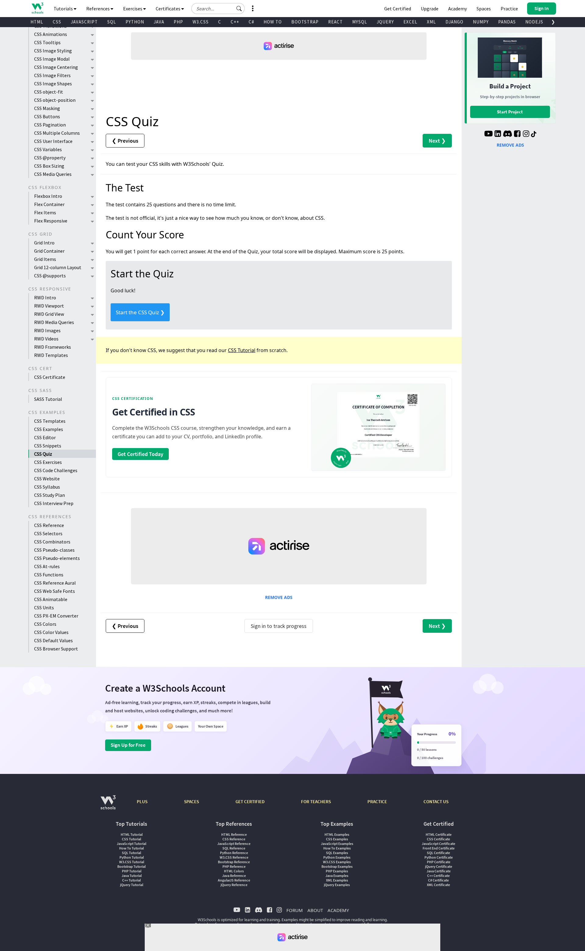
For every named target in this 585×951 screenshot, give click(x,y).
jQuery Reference (234, 884)
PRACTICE (377, 801)
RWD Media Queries (54, 322)
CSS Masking (47, 108)
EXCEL (410, 22)
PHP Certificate (438, 862)
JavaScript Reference (233, 843)
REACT (335, 22)
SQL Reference (233, 848)
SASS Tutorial (48, 399)
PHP (178, 22)
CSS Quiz (43, 454)
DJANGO (454, 22)
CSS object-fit (48, 92)
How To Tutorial (131, 848)
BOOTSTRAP (305, 22)
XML (431, 22)
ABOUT (315, 910)
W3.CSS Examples (337, 862)
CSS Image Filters (52, 75)
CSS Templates (50, 421)
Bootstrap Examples (337, 866)
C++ (235, 22)
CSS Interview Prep (53, 503)
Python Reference (234, 852)
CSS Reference (49, 525)
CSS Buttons (47, 116)
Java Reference (234, 875)
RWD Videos (46, 339)
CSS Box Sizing (49, 166)
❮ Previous (125, 140)
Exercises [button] (133, 8)
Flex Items (45, 212)
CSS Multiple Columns (57, 133)
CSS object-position (55, 100)
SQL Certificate (438, 852)
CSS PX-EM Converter (56, 616)
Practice (509, 8)
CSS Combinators (52, 542)
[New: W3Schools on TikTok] (534, 134)
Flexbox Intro (48, 196)
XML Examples (337, 880)
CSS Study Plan (49, 495)
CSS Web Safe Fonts (54, 591)
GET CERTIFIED (250, 801)
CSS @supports (50, 275)
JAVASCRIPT (84, 22)
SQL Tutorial (131, 852)
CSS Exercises (48, 462)
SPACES (191, 801)
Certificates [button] (168, 8)
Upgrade (429, 8)
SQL (111, 22)
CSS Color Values (51, 632)
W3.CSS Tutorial (131, 862)
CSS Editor (45, 437)
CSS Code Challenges (55, 470)
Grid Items (45, 259)
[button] (239, 8)
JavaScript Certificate (438, 843)
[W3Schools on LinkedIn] (498, 134)
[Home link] (37, 8)
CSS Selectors (48, 533)
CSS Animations (50, 34)
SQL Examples (337, 852)
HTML (36, 22)
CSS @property (50, 158)
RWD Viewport (49, 306)
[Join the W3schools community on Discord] (507, 134)
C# (251, 22)
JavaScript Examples (337, 843)
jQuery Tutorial (131, 884)
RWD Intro (45, 297)
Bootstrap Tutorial (131, 866)
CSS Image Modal (52, 59)
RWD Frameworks (52, 347)
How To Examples (337, 848)
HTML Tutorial (132, 834)
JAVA (159, 22)
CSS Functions (48, 575)
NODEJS (534, 22)
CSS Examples (48, 429)
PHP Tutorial (131, 871)
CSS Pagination (50, 125)
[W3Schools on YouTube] (488, 134)
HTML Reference (234, 834)
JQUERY (385, 22)
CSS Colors (45, 624)
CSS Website (47, 479)
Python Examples (336, 857)
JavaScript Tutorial (131, 843)
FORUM (294, 910)
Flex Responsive (50, 221)
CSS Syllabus (47, 487)
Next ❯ (437, 140)
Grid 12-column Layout (57, 267)
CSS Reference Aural (55, 583)
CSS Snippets (47, 446)
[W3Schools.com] (108, 805)
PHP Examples (337, 871)
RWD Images (47, 330)
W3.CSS (201, 22)
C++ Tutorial (131, 880)
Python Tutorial (131, 857)
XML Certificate (438, 884)
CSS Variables (48, 149)
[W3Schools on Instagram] (526, 134)
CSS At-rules (47, 566)
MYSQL (359, 22)
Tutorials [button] (64, 8)
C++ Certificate (438, 875)
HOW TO (273, 22)
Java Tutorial (132, 875)
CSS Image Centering (56, 67)
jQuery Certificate (438, 866)
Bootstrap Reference (234, 862)
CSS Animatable (50, 599)
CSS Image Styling (53, 51)
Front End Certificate (439, 848)
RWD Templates (51, 355)
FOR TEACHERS (316, 801)
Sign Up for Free (128, 745)
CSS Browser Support (56, 649)
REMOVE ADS (278, 597)
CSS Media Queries (53, 174)
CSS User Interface (53, 141)
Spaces (484, 8)
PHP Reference (234, 866)
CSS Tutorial (241, 350)
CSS (57, 22)
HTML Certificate (439, 834)
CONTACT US (436, 801)
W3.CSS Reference (234, 857)
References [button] (98, 8)
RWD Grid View (49, 314)
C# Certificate (438, 880)
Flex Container (49, 204)
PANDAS (507, 22)
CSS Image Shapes (53, 83)
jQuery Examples (337, 884)
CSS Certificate (49, 377)
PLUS (142, 801)
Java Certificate (439, 871)
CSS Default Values (53, 640)
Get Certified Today (140, 454)
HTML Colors (234, 871)
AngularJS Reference (234, 880)
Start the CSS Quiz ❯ (140, 312)
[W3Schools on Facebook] (517, 134)
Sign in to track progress (279, 625)
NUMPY (481, 22)
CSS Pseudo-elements (57, 558)
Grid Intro (44, 243)
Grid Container (49, 251)
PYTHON (135, 22)
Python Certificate (438, 857)
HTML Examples (336, 834)
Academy (457, 8)
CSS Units (44, 607)
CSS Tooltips (47, 42)
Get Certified (397, 8)
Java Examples (336, 875)
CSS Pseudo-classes (54, 550)
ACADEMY (338, 910)
